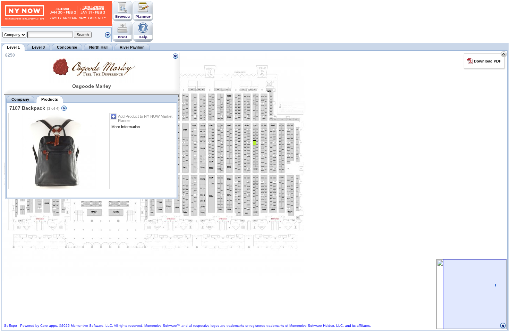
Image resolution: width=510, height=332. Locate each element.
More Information (125, 127)
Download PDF (487, 61)
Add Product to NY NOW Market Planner (145, 118)
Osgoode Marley (91, 86)
